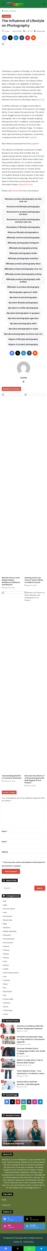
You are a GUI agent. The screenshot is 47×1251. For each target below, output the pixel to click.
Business (6, 928)
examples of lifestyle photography (24, 227)
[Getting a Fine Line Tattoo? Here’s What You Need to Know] (34, 484)
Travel (5, 1014)
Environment (8, 943)
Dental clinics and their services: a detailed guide (28, 1083)
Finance (6, 950)
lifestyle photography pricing (23, 248)
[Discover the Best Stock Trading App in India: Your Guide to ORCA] (8, 1051)
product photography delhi (23, 323)
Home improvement (11, 973)
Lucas (7, 31)
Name (5, 831)
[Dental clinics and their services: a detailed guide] (8, 1085)
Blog (5, 924)
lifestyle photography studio (24, 253)
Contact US (6, 1205)
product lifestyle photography (24, 302)
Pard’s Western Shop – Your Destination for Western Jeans (31, 1072)
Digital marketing (9, 931)
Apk (4, 901)
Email (4, 842)
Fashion (6, 946)
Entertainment (8, 939)
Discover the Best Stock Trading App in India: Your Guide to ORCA (31, 1051)
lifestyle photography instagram (24, 243)
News (5, 984)
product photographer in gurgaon (24, 313)
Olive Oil (40, 99)
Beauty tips (7, 920)
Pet (4, 988)
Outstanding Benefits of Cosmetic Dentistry (11, 777)
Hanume (15, 191)
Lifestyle (13, 11)
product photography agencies (23, 318)
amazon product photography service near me (24, 200)
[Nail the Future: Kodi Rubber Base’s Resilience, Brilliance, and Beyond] (12, 484)
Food (5, 961)
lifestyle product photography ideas (24, 263)
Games (6, 965)
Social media (8, 999)
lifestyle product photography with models (23, 280)
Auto (5, 912)
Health (5, 969)
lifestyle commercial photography (24, 237)
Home (5, 11)
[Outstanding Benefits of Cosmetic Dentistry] (12, 682)
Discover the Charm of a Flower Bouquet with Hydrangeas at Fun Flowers (34, 779)
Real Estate (7, 991)
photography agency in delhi (23, 292)
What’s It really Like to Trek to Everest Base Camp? (30, 1061)
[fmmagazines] (15, 4)
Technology (7, 1010)
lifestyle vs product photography (23, 287)
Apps (5, 905)
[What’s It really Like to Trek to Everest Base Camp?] (8, 1063)
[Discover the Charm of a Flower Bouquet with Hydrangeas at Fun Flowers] (34, 682)
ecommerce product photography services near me (24, 220)
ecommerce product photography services (24, 213)
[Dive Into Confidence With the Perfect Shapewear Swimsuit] (8, 1029)
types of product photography (24, 344)
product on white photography (23, 308)
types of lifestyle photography (24, 339)
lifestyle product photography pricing (23, 274)
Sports (5, 1007)
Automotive (7, 916)
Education (7, 935)
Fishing (6, 954)
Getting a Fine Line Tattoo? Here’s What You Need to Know (33, 580)
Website (5, 852)
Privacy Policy (29, 1242)
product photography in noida (24, 328)
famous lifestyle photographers (24, 232)
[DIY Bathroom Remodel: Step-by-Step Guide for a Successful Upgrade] (8, 1040)
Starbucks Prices (25, 184)
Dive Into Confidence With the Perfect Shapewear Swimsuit (30, 1027)
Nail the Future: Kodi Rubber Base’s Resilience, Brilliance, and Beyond (11, 581)
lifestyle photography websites (23, 258)
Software (6, 1003)
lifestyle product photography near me (24, 269)
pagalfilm (35, 143)
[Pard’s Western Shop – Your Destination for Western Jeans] (8, 1074)
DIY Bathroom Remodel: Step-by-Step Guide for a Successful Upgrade (30, 1039)
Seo (4, 995)
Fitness (6, 958)
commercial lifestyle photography (24, 206)
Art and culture (9, 909)
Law (5, 976)
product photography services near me (23, 334)
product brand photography (24, 297)
